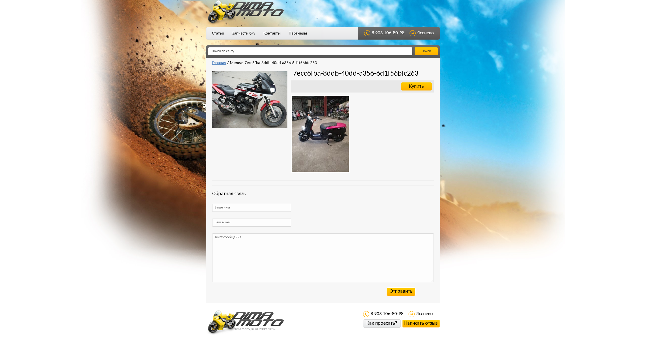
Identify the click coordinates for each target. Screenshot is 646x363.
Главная (219, 63)
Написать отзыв (421, 323)
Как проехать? (381, 323)
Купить (416, 86)
